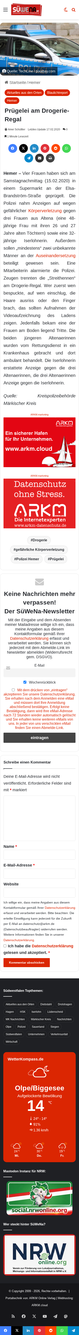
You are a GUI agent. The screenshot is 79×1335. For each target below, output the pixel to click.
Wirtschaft (11, 1041)
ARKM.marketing (39, 414)
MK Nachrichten (15, 1019)
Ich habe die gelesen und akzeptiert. (38, 949)
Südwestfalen (14, 1034)
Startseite (17, 82)
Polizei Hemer (27, 559)
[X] (23, 148)
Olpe (8, 1026)
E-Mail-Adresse (19, 865)
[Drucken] (50, 158)
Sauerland (38, 1026)
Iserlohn (36, 1011)
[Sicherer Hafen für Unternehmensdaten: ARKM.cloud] (39, 441)
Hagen (10, 1011)
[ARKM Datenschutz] (39, 503)
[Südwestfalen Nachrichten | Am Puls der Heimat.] (26, 9)
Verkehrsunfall (59, 1034)
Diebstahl (46, 1004)
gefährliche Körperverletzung (40, 549)
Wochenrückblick (42, 682)
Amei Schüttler (16, 129)
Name (10, 846)
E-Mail (39, 665)
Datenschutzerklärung (29, 638)
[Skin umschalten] (66, 11)
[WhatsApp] (66, 148)
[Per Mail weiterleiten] (39, 158)
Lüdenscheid (55, 1011)
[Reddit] (55, 148)
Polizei (22, 1026)
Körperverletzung (45, 210)
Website (11, 884)
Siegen (54, 1026)
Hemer (34, 82)
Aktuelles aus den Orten (24, 92)
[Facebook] (12, 148)
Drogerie (40, 540)
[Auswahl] (5, 11)
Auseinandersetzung (55, 255)
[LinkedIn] (34, 148)
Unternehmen (36, 1034)
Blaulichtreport (57, 92)
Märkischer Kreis (41, 1019)
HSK (22, 1011)
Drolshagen (65, 1004)
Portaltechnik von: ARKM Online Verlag (30, 1298)
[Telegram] (28, 158)
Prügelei (57, 559)
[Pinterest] (45, 148)
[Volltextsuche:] (73, 11)
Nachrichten (64, 1019)
